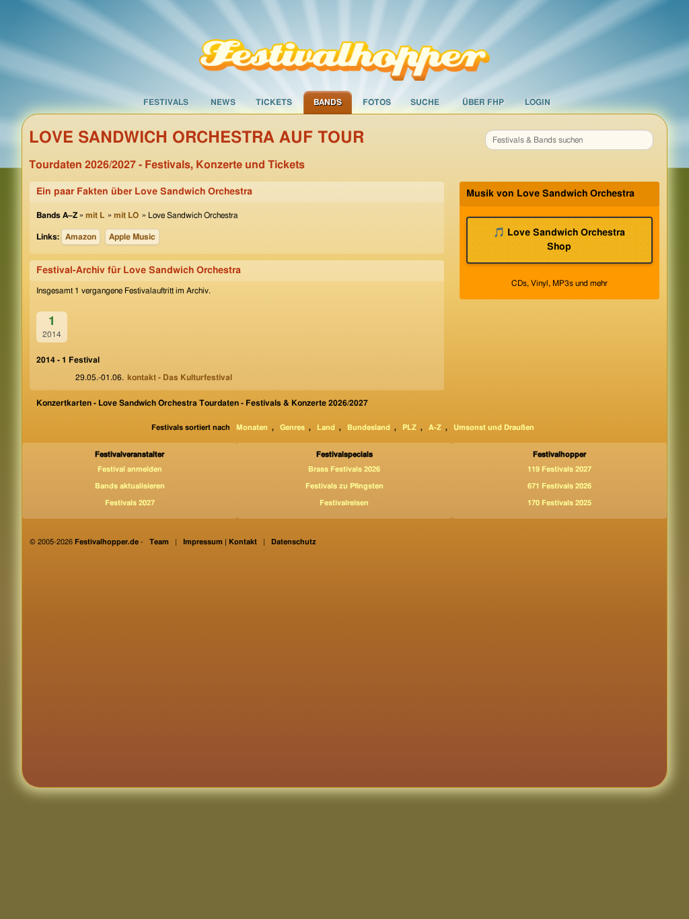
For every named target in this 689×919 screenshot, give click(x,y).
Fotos (377, 102)
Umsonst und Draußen (494, 427)
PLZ (409, 427)
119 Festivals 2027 (559, 469)
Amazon (80, 237)
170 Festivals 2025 (559, 503)
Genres (292, 427)
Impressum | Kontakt (220, 542)
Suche (424, 102)
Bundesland (368, 427)
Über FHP (483, 102)
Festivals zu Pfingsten (344, 486)
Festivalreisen (344, 503)
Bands (328, 102)
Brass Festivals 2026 (344, 469)
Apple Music (132, 237)
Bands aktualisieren (130, 486)
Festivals (165, 102)
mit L (94, 215)
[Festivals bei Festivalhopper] (344, 45)
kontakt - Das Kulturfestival (179, 377)
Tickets (274, 102)
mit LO (126, 215)
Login (537, 102)
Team (159, 542)
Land (326, 427)
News (223, 102)
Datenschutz (293, 542)
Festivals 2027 (130, 503)
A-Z (435, 427)
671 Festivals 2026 (559, 486)
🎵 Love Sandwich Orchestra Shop (559, 240)
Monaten (252, 427)
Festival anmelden (130, 469)
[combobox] (569, 140)
